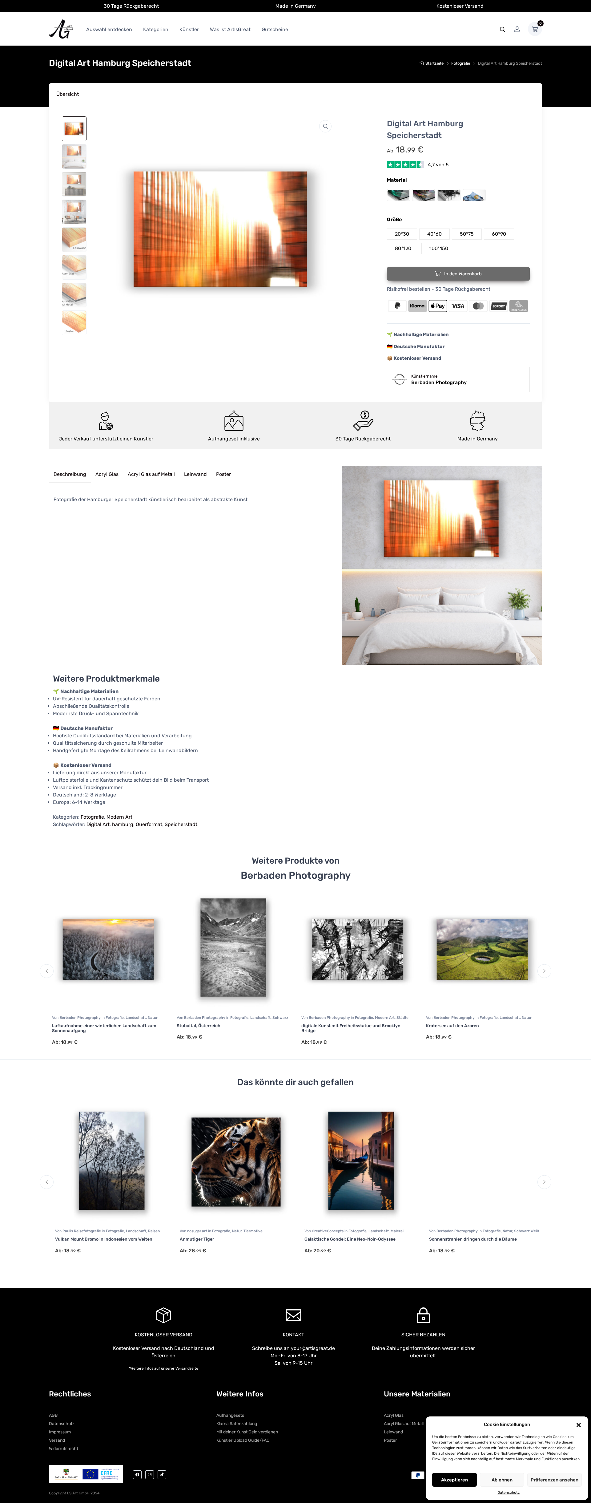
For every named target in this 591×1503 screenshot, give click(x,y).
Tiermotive (249, 1231)
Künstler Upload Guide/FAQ (242, 1440)
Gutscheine (275, 29)
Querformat (149, 824)
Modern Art (119, 817)
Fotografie (460, 63)
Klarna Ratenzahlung (236, 1423)
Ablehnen (502, 1480)
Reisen (151, 1231)
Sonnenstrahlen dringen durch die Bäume (470, 1239)
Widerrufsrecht (63, 1448)
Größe (394, 219)
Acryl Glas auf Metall (151, 474)
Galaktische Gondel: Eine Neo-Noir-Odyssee (346, 1239)
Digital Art (98, 824)
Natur (153, 1017)
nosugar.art (194, 1231)
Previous (47, 971)
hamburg (122, 824)
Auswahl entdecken (109, 29)
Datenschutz (508, 1492)
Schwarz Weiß (523, 1231)
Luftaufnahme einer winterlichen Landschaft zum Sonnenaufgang (104, 1028)
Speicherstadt (181, 824)
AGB (53, 1415)
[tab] (67, 94)
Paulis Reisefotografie (79, 1231)
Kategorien (155, 29)
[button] (579, 1424)
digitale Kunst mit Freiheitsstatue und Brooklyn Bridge (350, 1028)
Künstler (189, 29)
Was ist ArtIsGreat (230, 29)
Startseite (434, 63)
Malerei (394, 1231)
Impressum (60, 1432)
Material (397, 180)
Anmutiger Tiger (194, 1239)
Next (544, 971)
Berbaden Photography (80, 1017)
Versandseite (186, 1368)
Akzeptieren (454, 1480)
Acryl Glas (107, 474)
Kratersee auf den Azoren (452, 1025)
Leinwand (195, 474)
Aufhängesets (230, 1415)
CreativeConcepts (325, 1231)
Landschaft (136, 1017)
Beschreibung (70, 474)
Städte (402, 1017)
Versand (57, 1440)
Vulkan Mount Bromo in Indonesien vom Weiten (100, 1239)
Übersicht (67, 94)
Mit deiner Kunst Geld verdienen (247, 1432)
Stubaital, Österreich (198, 1025)
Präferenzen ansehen (554, 1480)
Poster (223, 474)
